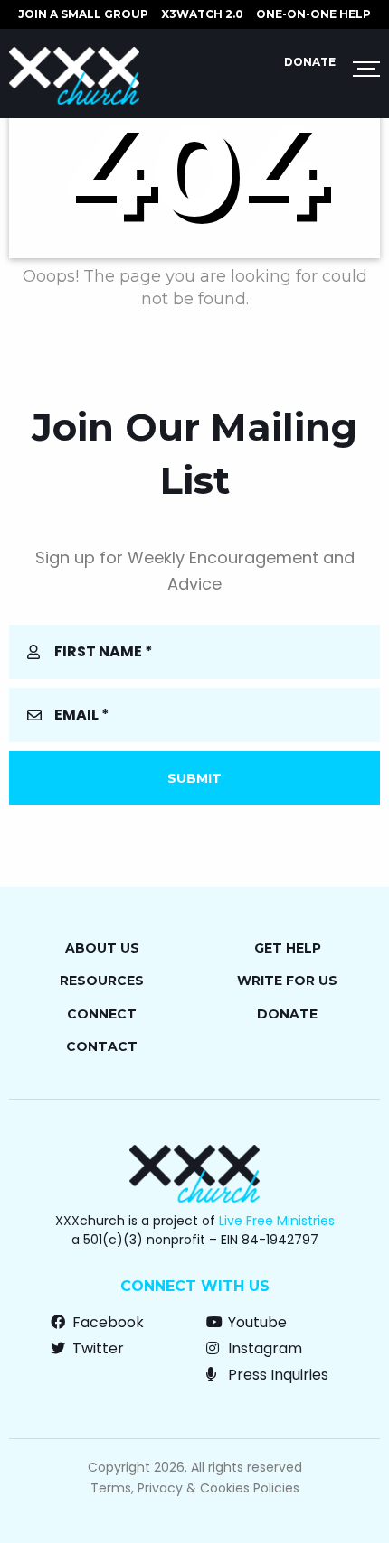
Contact (102, 1046)
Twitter (96, 1348)
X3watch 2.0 (202, 14)
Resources (102, 980)
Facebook (106, 1322)
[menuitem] (83, 14)
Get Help (287, 948)
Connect (102, 1014)
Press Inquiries (276, 1374)
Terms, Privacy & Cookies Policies (194, 1488)
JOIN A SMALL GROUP (83, 14)
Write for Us (287, 980)
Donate (310, 62)
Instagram (263, 1348)
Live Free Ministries (277, 1221)
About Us (102, 948)
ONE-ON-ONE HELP (313, 14)
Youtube (255, 1322)
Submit (194, 778)
